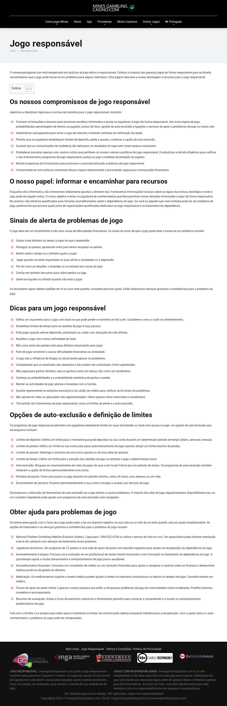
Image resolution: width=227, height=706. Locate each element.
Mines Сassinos (127, 21)
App (89, 21)
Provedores (105, 21)
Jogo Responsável (92, 649)
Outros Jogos (151, 21)
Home (13, 51)
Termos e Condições (118, 649)
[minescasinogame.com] (113, 8)
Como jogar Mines (56, 21)
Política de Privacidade (147, 649)
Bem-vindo (72, 649)
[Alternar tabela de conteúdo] (27, 89)
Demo (77, 21)
